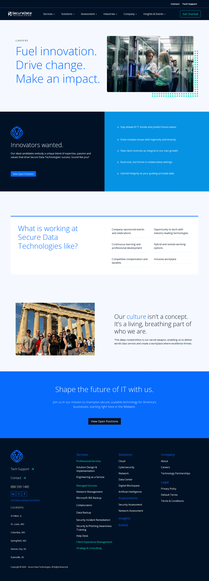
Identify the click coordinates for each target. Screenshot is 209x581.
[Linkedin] (13, 493)
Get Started (190, 14)
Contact (175, 3)
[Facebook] (24, 493)
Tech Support (189, 3)
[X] (18, 493)
